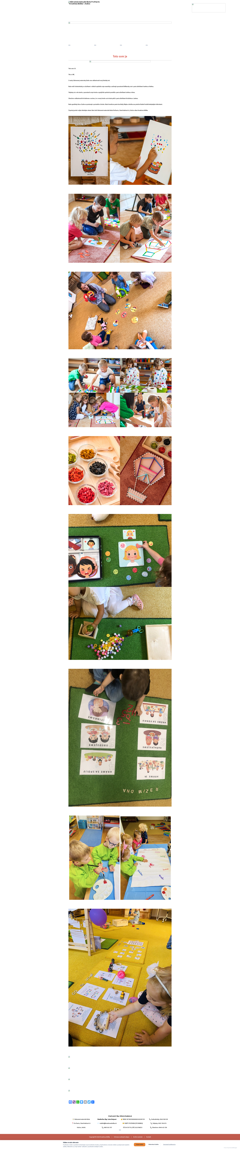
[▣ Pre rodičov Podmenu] (140, 1)
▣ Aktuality (147, 2)
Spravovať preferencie (169, 1144)
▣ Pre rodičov (134, 2)
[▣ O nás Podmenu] (126, 1)
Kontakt (148, 1137)
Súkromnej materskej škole (81, 80)
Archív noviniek (137, 1137)
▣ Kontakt (156, 2)
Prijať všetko (139, 1144)
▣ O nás (122, 2)
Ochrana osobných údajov (121, 1137)
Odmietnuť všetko (153, 1144)
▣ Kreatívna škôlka (111, 2)
